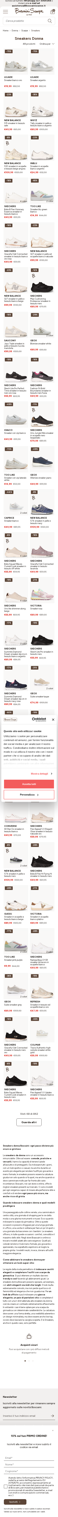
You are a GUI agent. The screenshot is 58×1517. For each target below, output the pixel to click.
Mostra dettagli (39, 773)
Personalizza (27, 794)
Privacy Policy (44, 1477)
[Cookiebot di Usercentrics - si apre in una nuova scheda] (34, 720)
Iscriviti (13, 1501)
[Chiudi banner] (53, 719)
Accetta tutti (29, 784)
